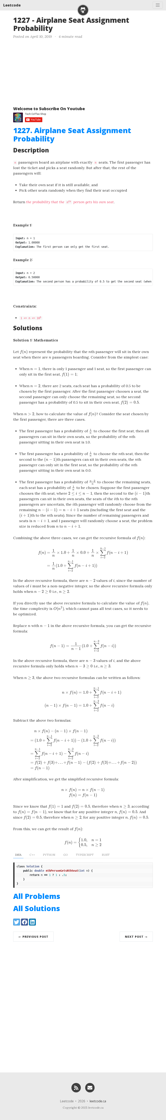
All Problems (36, 896)
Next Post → (136, 937)
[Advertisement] (83, 71)
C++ (32, 855)
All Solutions (36, 908)
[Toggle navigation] (158, 5)
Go (65, 855)
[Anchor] (57, 27)
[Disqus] (83, 1006)
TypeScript (85, 855)
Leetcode (12, 5)
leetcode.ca (97, 1101)
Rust (106, 855)
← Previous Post (33, 937)
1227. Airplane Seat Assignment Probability (72, 134)
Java (18, 855)
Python (49, 855)
